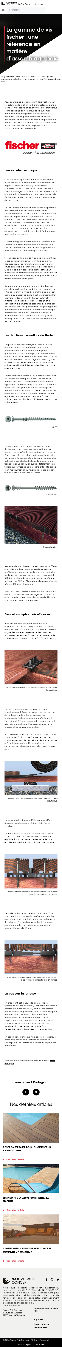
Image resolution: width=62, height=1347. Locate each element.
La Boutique (37, 4)
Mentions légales (24, 1345)
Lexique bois (40, 1327)
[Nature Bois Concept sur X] (58, 1279)
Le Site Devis (24, 4)
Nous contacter (42, 1324)
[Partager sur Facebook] (25, 1092)
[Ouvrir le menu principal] (4, 10)
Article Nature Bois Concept (36, 76)
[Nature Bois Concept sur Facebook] (46, 1279)
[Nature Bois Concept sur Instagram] (52, 1279)
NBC (19, 76)
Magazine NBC (8, 76)
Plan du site (39, 1345)
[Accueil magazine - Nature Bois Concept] (9, 3)
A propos (38, 1319)
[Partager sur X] (36, 1092)
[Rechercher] (42, 9)
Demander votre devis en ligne (46, 1309)
